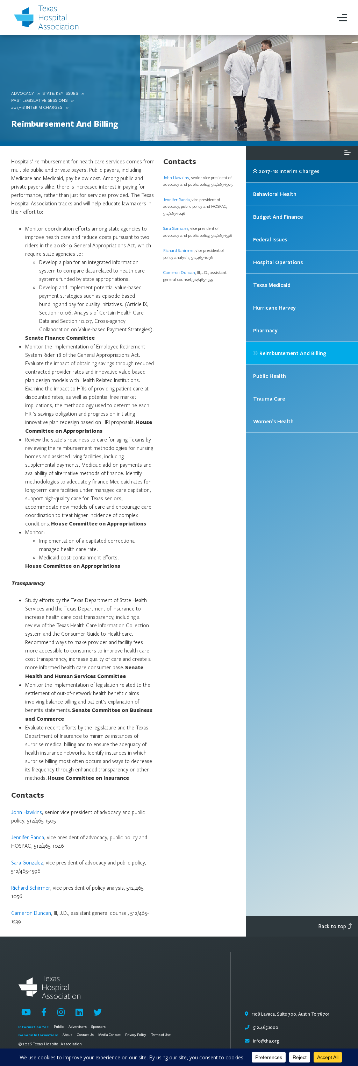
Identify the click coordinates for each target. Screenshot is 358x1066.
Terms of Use (161, 1035)
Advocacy (22, 93)
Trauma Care (269, 398)
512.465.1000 (265, 1027)
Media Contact (109, 1035)
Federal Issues (270, 239)
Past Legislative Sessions (39, 100)
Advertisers (78, 1027)
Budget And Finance (278, 216)
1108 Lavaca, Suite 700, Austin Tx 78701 (290, 1014)
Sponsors (98, 1027)
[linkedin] (79, 1012)
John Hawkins (26, 812)
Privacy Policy (135, 1035)
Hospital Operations (278, 262)
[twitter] (97, 1012)
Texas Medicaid (272, 284)
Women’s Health (273, 421)
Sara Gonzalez (27, 862)
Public (59, 1027)
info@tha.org (266, 1041)
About (67, 1035)
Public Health (269, 375)
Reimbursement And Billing (64, 123)
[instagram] (61, 1012)
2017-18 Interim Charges (36, 107)
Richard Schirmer (30, 887)
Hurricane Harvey (274, 307)
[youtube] (26, 1012)
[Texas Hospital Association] (47, 17)
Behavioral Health (274, 193)
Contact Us (85, 1035)
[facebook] (44, 1012)
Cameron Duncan (31, 912)
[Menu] (341, 17)
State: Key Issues (60, 93)
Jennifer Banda (27, 837)
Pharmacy (265, 330)
